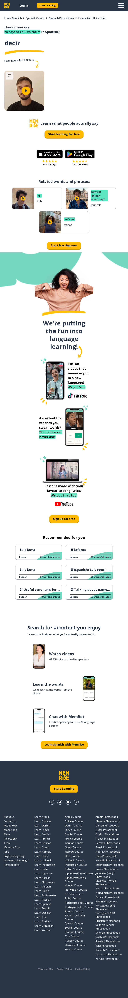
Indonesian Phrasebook (110, 864)
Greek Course (73, 847)
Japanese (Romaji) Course (75, 879)
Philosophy (10, 838)
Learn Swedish (42, 912)
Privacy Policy (64, 968)
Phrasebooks (11, 864)
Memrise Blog (12, 847)
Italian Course (73, 869)
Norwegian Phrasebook (110, 892)
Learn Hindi (41, 856)
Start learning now (64, 245)
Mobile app (10, 830)
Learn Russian (42, 899)
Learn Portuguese (45, 895)
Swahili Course (73, 927)
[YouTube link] (68, 802)
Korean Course (74, 885)
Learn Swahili (42, 908)
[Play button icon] (25, 91)
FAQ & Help (10, 825)
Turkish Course (74, 940)
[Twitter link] (59, 802)
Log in (23, 5)
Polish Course (73, 898)
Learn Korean (42, 878)
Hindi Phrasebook (106, 856)
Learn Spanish (13, 18)
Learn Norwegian (44, 882)
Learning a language (16, 860)
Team (7, 843)
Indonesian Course (76, 864)
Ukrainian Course (75, 945)
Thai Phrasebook (106, 945)
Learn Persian (42, 886)
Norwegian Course (76, 889)
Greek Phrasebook (107, 847)
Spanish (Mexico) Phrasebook (105, 926)
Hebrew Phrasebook (108, 851)
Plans (7, 834)
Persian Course (74, 894)
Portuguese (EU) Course (79, 907)
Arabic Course (73, 817)
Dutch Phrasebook (107, 830)
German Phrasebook (108, 843)
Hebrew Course (74, 851)
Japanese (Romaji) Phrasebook (106, 882)
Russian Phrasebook (108, 921)
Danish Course (73, 825)
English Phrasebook (107, 834)
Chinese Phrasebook (108, 821)
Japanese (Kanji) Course (79, 873)
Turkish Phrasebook (108, 950)
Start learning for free (64, 134)
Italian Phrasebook (107, 869)
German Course (74, 843)
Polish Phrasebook (107, 901)
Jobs (6, 851)
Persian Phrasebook (107, 897)
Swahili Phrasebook (107, 937)
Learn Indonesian (44, 864)
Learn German (42, 843)
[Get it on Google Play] (80, 154)
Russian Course (74, 911)
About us (9, 817)
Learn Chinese (42, 821)
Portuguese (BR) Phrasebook (105, 907)
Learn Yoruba (42, 930)
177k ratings (50, 164)
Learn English (42, 834)
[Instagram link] (76, 802)
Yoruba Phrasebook (107, 958)
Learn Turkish (42, 921)
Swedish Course (74, 932)
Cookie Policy (82, 968)
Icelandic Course (74, 860)
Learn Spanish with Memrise (64, 744)
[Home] (34, 123)
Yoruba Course (74, 949)
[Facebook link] (51, 802)
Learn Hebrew (42, 851)
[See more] (121, 5)
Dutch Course (73, 830)
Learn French (42, 838)
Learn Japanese (43, 873)
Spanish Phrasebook (61, 18)
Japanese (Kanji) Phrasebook (105, 875)
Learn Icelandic (43, 860)
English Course (74, 834)
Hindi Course (72, 856)
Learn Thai (40, 917)
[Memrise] (7, 5)
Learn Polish (41, 891)
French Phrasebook (107, 838)
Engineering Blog (14, 856)
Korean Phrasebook (107, 888)
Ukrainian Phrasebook (109, 954)
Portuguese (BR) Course (79, 902)
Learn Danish (42, 825)
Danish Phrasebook (107, 825)
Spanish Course (35, 18)
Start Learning (47, 5)
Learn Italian (41, 869)
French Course (73, 838)
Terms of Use (46, 968)
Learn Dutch (41, 830)
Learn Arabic (41, 817)
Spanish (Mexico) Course (75, 917)
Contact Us (10, 821)
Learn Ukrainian (43, 925)
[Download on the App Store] (50, 154)
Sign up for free (64, 519)
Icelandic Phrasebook (108, 860)
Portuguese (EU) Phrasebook (105, 914)
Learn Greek (41, 847)
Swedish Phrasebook (108, 941)
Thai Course (72, 936)
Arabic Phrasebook (107, 817)
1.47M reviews (80, 164)
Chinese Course (74, 821)
